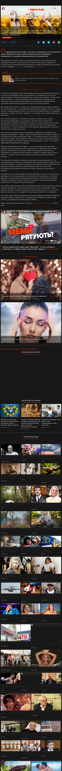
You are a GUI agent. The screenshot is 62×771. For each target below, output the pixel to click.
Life (3, 28)
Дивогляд (19, 67)
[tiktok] (25, 16)
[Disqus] (31, 376)
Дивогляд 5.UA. (52, 249)
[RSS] (43, 16)
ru (55, 8)
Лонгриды (7, 37)
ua (52, 8)
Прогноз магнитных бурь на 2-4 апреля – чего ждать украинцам (24, 339)
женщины (33, 349)
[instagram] (19, 16)
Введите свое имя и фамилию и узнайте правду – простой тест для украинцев (37, 79)
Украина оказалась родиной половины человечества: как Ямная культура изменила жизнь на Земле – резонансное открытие (30, 423)
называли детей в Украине (42, 203)
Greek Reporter (40, 67)
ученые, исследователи (21, 349)
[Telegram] (31, 16)
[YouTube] (37, 16)
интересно (8, 349)
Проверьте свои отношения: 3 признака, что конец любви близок (24, 296)
